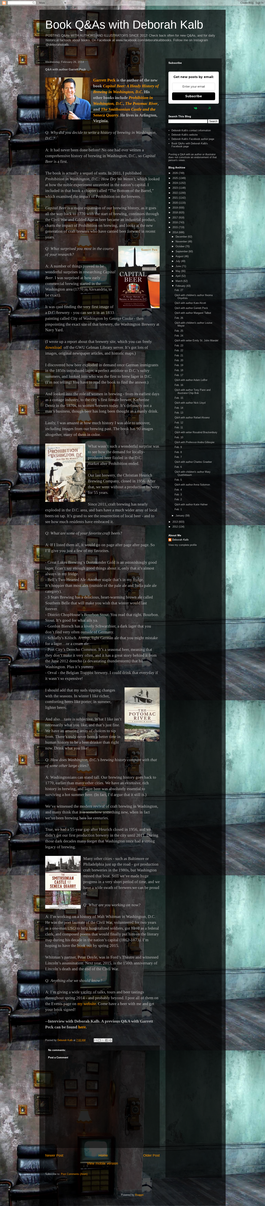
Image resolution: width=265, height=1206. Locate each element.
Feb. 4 (178, 489)
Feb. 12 (179, 422)
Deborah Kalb (180, 539)
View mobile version (102, 1163)
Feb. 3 (178, 494)
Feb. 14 (179, 407)
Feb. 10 (179, 437)
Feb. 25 (179, 330)
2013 (175, 521)
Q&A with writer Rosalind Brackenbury (196, 432)
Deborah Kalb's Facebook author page (192, 139)
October (180, 246)
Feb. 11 (179, 427)
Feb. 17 (179, 375)
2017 (175, 217)
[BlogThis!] (99, 1040)
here (82, 1027)
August (180, 256)
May (178, 271)
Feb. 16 (179, 385)
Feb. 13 (179, 412)
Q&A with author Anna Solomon (192, 484)
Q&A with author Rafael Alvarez (192, 417)
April (178, 275)
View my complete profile (182, 544)
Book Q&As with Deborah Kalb (124, 24)
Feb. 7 (178, 457)
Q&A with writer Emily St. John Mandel (196, 340)
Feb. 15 (179, 397)
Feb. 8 (178, 452)
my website (86, 1003)
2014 (175, 232)
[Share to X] (103, 1040)
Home (103, 1155)
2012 (175, 526)
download (53, 347)
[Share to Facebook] (107, 1040)
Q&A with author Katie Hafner (191, 504)
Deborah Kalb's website (184, 134)
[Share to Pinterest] (110, 1040)
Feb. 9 (178, 447)
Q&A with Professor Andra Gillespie (194, 442)
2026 (175, 173)
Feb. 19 (179, 365)
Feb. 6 (178, 466)
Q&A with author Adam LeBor (191, 380)
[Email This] (96, 1040)
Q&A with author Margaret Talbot (193, 312)
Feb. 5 (178, 479)
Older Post (151, 1155)
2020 (175, 202)
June (179, 266)
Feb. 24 (179, 335)
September (182, 251)
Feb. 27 (179, 290)
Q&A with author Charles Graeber (193, 461)
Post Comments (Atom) (74, 1174)
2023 (175, 187)
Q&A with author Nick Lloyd (190, 402)
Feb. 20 (179, 360)
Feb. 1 (178, 509)
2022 (175, 192)
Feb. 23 (179, 345)
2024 (175, 182)
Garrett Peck (104, 80)
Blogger (139, 1194)
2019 (175, 207)
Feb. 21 (179, 355)
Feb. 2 (178, 499)
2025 (175, 178)
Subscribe (193, 96)
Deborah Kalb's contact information (191, 130)
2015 (175, 227)
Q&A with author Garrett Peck (191, 308)
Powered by (184, 108)
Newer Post (54, 1155)
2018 (175, 212)
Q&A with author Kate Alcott (190, 303)
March (179, 281)
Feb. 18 (179, 370)
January (180, 515)
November (182, 241)
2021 (175, 197)
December (182, 236)
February (181, 285)
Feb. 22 (179, 350)
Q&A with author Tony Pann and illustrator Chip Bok (192, 391)
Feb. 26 (179, 317)
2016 (175, 222)
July (178, 261)
